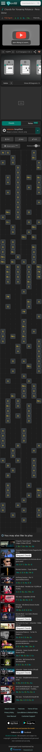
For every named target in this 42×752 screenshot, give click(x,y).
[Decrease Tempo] (3, 51)
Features (21, 709)
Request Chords (23, 555)
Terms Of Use (32, 709)
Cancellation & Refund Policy (27, 712)
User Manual (11, 716)
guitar (6, 83)
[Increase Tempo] (13, 51)
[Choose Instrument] (11, 83)
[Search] (38, 3)
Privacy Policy (9, 712)
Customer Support (28, 716)
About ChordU (10, 709)
